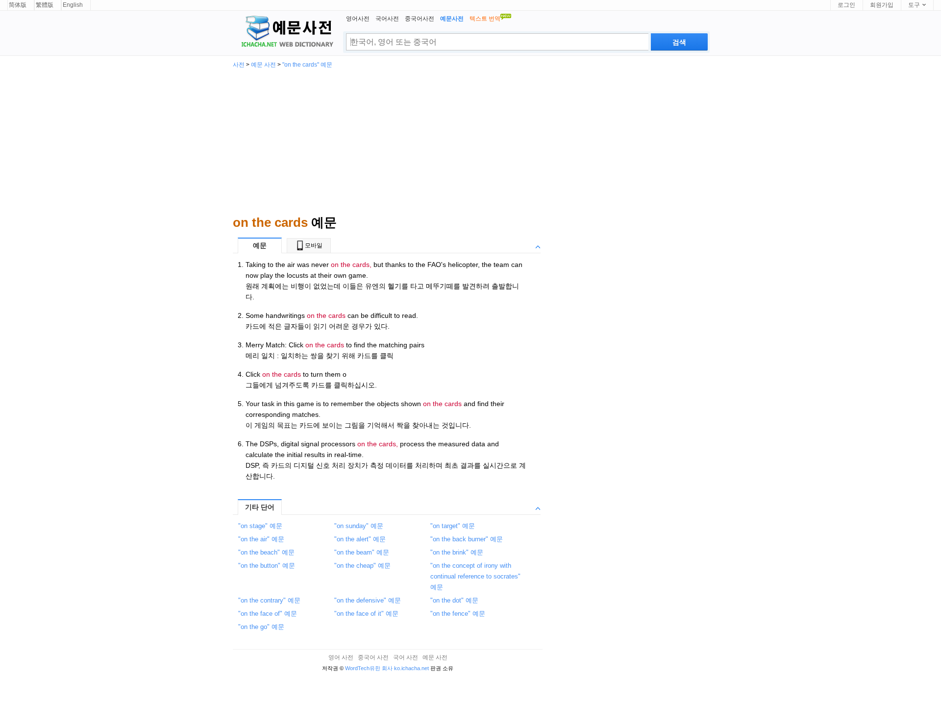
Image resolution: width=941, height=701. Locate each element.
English (73, 4)
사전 (239, 64)
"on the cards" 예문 (307, 64)
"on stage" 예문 (260, 526)
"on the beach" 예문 (266, 552)
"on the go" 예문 (261, 626)
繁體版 (44, 4)
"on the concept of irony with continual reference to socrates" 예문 (475, 576)
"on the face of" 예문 (267, 613)
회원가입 (881, 4)
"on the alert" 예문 (360, 539)
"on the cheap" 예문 (362, 565)
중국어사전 (419, 18)
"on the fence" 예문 (457, 613)
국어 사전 (405, 657)
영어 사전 (340, 657)
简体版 (17, 4)
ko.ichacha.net (411, 668)
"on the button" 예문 (266, 565)
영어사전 (358, 18)
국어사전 (387, 18)
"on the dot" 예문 (454, 600)
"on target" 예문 (452, 526)
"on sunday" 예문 (358, 526)
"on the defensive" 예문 (367, 600)
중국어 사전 (373, 657)
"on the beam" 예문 (361, 552)
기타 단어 (259, 507)
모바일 (313, 245)
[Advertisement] (470, 141)
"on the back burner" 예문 (466, 539)
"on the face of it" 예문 (366, 613)
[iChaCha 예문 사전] (283, 32)
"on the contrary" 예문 (269, 600)
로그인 (846, 4)
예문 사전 (263, 64)
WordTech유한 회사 (369, 668)
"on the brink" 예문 (456, 552)
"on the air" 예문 (261, 539)
